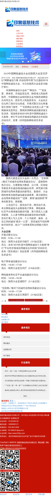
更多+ (25, 396)
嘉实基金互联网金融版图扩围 (12, 411)
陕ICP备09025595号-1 (13, 445)
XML (47, 442)
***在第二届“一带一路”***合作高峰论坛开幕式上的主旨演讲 (26, 385)
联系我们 (19, 46)
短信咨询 (16, 494)
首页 (18, 30)
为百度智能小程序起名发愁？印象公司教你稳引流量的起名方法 (26, 380)
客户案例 (4, 322)
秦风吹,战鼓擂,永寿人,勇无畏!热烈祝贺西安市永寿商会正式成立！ (26, 390)
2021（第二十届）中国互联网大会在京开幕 (20, 371)
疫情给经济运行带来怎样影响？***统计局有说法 (18, 405)
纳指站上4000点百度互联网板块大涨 (14, 408)
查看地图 (41, 494)
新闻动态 (19, 41)
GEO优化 (4, 314)
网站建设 (4, 317)
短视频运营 (5, 319)
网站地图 (41, 442)
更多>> (13, 400)
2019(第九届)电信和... (16, 300)
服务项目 (19, 38)
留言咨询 (29, 494)
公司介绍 (19, 33)
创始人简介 (20, 36)
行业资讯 (19, 43)
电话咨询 (3, 494)
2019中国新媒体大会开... (34, 300)
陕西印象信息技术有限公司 (27, 442)
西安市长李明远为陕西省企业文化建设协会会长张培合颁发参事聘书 (26, 376)
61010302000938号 (14, 448)
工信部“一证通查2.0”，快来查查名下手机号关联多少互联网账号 (24, 403)
